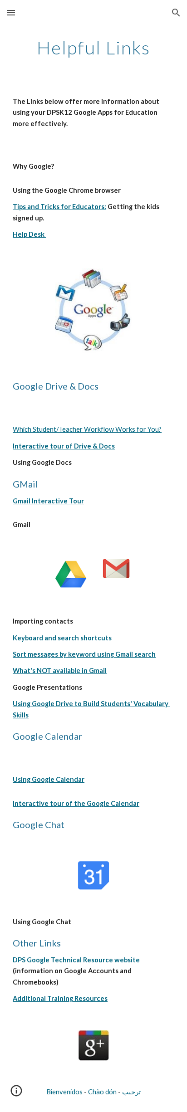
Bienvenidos (64, 1092)
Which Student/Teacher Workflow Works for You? (87, 429)
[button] (11, 12)
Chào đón (102, 1092)
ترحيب (131, 1092)
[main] (93, 47)
